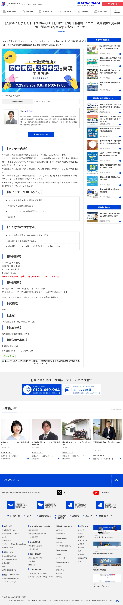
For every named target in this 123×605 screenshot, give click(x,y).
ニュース (88, 516)
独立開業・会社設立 (35, 546)
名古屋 (29, 4)
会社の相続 (6, 563)
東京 (23, 4)
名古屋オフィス (6, 455)
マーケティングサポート (10, 582)
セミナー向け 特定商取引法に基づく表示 (103, 601)
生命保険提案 (33, 537)
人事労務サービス (36, 569)
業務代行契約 (62, 538)
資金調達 (81, 547)
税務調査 (81, 554)
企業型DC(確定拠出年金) (37, 534)
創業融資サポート (34, 549)
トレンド (81, 561)
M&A (3, 566)
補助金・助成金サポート (66, 526)
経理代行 (59, 542)
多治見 (35, 4)
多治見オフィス (98, 455)
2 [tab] (61, 464)
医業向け (59, 573)
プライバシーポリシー (38, 601)
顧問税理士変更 (7, 547)
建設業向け (60, 577)
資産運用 (31, 561)
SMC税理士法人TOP (11, 41)
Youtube (58, 554)
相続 (79, 551)
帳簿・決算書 (82, 541)
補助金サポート (61, 530)
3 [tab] (65, 464)
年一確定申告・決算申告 (10, 534)
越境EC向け (60, 570)
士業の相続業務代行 (9, 570)
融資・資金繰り (36, 554)
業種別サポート (63, 562)
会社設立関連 (35, 542)
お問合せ (114, 4)
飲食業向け (60, 566)
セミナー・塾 (60, 558)
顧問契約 (81, 537)
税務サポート (5, 459)
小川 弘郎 (29, 111)
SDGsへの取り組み (18, 601)
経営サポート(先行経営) (10, 578)
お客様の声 (62, 516)
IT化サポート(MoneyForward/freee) (14, 544)
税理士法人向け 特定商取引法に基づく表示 (67, 601)
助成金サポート (61, 534)
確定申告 (81, 530)
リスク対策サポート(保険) (40, 526)
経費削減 (31, 565)
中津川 (40, 4)
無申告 (4, 537)
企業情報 (75, 516)
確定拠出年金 (82, 558)
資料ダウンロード (105, 516)
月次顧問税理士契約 (9, 530)
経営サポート (16, 459)
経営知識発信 (62, 550)
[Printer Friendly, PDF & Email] (8, 356)
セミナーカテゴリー (31, 41)
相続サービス (8, 552)
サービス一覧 (15, 516)
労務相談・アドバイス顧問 (37, 573)
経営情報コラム (45, 516)
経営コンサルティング (11, 575)
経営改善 (81, 544)
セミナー (29, 516)
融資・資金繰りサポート (37, 558)
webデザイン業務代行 (63, 546)
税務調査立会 (6, 541)
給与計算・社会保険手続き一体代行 (40, 577)
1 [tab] (58, 464)
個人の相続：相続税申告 (10, 556)
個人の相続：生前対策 (10, 559)
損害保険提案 (33, 530)
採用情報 (61, 518)
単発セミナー (47, 41)
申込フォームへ (42, 134)
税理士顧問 (7, 526)
